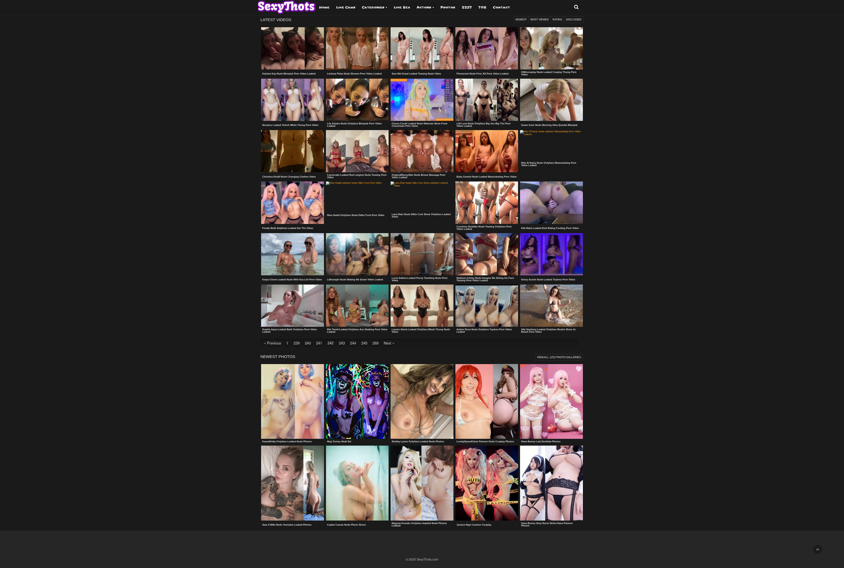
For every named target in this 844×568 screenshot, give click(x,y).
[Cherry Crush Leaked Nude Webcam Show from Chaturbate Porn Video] (422, 100)
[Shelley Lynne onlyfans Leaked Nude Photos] (422, 401)
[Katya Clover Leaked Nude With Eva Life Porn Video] (292, 254)
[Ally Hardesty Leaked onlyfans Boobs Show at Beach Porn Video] (551, 306)
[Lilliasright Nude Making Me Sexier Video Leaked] (357, 254)
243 (342, 343)
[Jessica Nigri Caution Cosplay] (486, 483)
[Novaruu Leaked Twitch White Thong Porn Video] (292, 100)
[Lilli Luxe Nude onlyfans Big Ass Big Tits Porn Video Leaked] (486, 100)
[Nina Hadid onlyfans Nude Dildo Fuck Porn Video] (357, 190)
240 (308, 343)
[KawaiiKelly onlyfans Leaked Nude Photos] (292, 401)
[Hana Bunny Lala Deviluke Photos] (551, 401)
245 (364, 343)
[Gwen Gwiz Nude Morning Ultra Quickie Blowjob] (551, 100)
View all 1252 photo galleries (559, 357)
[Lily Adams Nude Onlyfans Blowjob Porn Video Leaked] (357, 100)
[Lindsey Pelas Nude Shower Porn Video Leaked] (357, 48)
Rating (557, 19)
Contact (501, 7)
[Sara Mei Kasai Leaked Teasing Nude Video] (422, 48)
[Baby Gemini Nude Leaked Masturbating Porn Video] (486, 151)
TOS (482, 7)
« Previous (272, 343)
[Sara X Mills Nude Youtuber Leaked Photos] (292, 483)
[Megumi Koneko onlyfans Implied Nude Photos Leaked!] (422, 483)
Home (324, 7)
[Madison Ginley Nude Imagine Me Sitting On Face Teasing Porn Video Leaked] (486, 254)
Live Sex (402, 7)
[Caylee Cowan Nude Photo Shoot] (357, 483)
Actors (424, 7)
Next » (389, 343)
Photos (447, 7)
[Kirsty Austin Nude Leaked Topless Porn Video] (551, 254)
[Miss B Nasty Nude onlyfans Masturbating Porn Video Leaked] (551, 139)
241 (319, 343)
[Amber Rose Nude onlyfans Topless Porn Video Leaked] (486, 306)
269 (375, 343)
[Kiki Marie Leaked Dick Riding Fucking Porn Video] (551, 203)
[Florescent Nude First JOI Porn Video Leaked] (486, 48)
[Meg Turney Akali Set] (357, 401)
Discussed (574, 19)
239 (297, 343)
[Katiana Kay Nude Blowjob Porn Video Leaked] (292, 48)
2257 (467, 7)
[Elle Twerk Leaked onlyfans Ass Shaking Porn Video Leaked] (357, 306)
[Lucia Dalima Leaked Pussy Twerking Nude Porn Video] (422, 254)
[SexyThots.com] (286, 5)
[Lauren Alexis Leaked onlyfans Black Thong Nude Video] (422, 306)
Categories (373, 7)
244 (353, 343)
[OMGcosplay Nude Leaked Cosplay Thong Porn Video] (551, 48)
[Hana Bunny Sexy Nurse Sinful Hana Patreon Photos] (551, 483)
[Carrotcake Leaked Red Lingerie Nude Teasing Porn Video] (357, 151)
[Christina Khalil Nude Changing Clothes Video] (292, 151)
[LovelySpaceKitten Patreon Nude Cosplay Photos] (486, 401)
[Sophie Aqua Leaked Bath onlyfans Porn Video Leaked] (292, 306)
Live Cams (345, 7)
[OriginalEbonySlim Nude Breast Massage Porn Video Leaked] (422, 151)
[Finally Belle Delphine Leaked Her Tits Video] (292, 203)
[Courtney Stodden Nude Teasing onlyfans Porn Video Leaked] (486, 202)
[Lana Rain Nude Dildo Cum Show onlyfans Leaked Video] (422, 190)
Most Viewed (539, 19)
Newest (521, 19)
